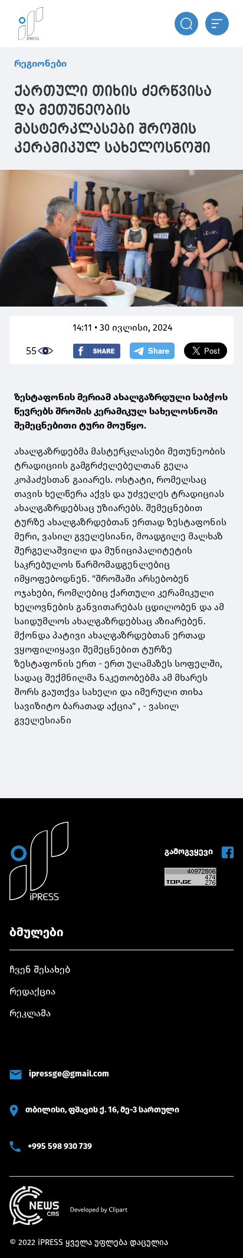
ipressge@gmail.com (69, 1074)
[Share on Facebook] (97, 351)
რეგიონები (40, 63)
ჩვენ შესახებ (39, 969)
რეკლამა (30, 1013)
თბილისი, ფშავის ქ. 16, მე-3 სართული (102, 1110)
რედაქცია (32, 991)
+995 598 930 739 (60, 1146)
